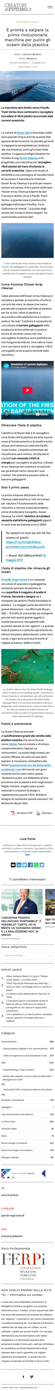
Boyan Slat (23, 132)
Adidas (13, 744)
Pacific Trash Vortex (15, 579)
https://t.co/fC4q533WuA (23, 542)
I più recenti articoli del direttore (17, 1114)
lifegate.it (31, 58)
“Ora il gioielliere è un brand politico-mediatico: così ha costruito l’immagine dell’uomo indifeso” (29, 1017)
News (4, 1136)
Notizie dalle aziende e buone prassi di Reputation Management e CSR (27, 1078)
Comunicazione (8, 1041)
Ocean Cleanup (29, 158)
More (27, 855)
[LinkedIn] (19, 866)
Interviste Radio (9, 1129)
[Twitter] (24, 866)
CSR (3, 1063)
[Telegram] (41, 866)
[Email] (13, 866)
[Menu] (50, 7)
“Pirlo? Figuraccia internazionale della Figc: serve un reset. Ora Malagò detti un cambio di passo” (28, 986)
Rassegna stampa (10, 1157)
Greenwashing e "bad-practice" (18, 1070)
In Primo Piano (8, 1121)
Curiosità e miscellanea (12, 1100)
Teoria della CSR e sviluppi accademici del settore (27, 1089)
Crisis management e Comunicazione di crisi (25, 1055)
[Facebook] (30, 866)
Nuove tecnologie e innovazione (17, 1150)
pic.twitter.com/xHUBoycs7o (25, 547)
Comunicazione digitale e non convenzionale (25, 1048)
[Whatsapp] (36, 866)
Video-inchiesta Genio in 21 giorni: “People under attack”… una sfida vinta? (27, 978)
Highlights (6, 1107)
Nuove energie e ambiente (27, 22)
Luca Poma (27, 839)
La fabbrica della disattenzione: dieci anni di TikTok (28, 995)
